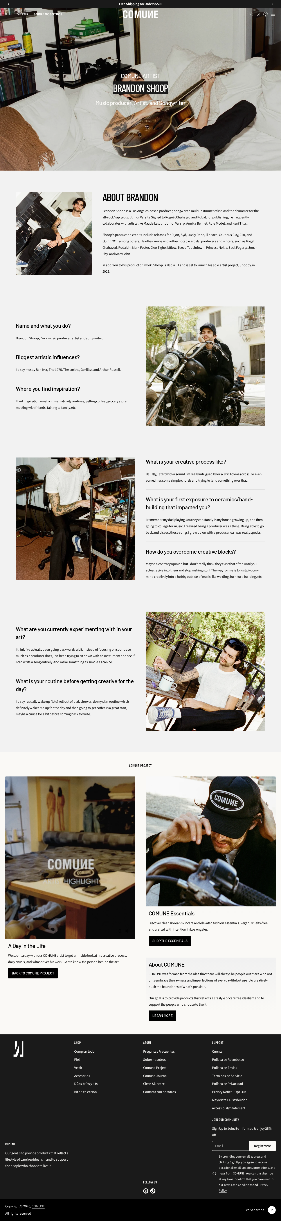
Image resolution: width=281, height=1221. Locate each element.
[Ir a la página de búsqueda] (251, 14)
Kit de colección (85, 1092)
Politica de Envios (224, 1067)
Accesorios (82, 1075)
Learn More (162, 1015)
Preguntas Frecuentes (159, 1051)
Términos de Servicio (227, 1075)
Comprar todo (84, 1051)
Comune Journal (155, 1075)
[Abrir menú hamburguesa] (273, 14)
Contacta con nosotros (159, 1092)
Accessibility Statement (228, 1108)
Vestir (78, 1067)
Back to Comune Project (33, 973)
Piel (76, 1059)
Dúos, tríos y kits (86, 1083)
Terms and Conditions (238, 1185)
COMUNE (38, 1206)
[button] (251, 14)
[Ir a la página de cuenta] (258, 14)
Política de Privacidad (227, 1083)
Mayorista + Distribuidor (229, 1100)
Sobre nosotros (154, 1059)
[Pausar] (120, 931)
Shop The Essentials (169, 940)
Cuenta (217, 1051)
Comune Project (154, 1067)
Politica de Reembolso (228, 1059)
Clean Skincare (154, 1083)
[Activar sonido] (127, 931)
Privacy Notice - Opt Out (229, 1092)
